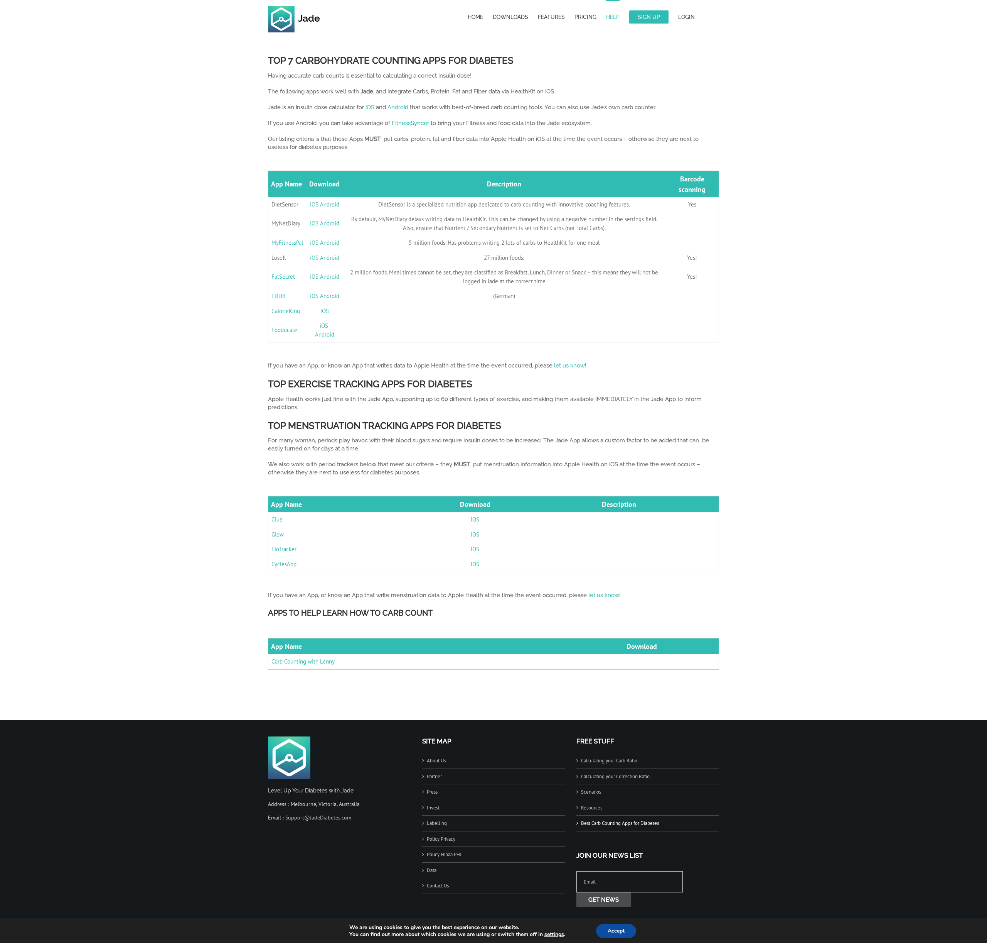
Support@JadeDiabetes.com (318, 817)
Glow (277, 534)
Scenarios (591, 792)
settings (554, 934)
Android (397, 107)
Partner (434, 776)
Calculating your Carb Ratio (609, 760)
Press (432, 792)
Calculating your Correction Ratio (615, 776)
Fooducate (284, 330)
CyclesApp (283, 564)
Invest (433, 807)
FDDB (278, 296)
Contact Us (438, 885)
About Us (436, 760)
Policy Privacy (441, 839)
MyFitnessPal (287, 242)
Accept (616, 931)
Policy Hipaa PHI (444, 854)
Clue (277, 519)
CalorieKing (285, 311)
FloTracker (283, 549)
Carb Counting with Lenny (303, 661)
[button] (706, 16)
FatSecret (283, 276)
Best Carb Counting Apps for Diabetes (620, 823)
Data (431, 870)
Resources (591, 807)
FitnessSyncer (410, 123)
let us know (569, 365)
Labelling (437, 823)
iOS (369, 107)
